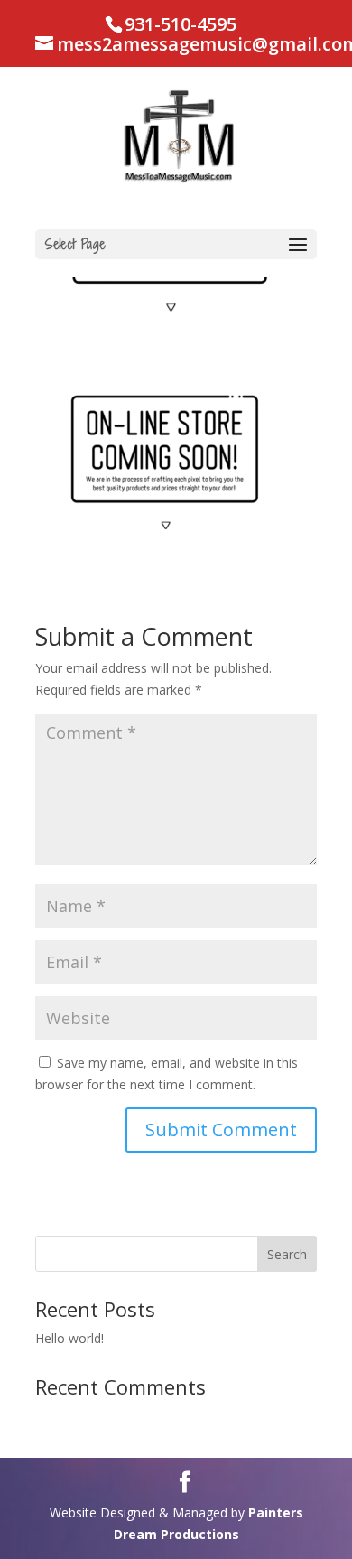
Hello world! (69, 1338)
